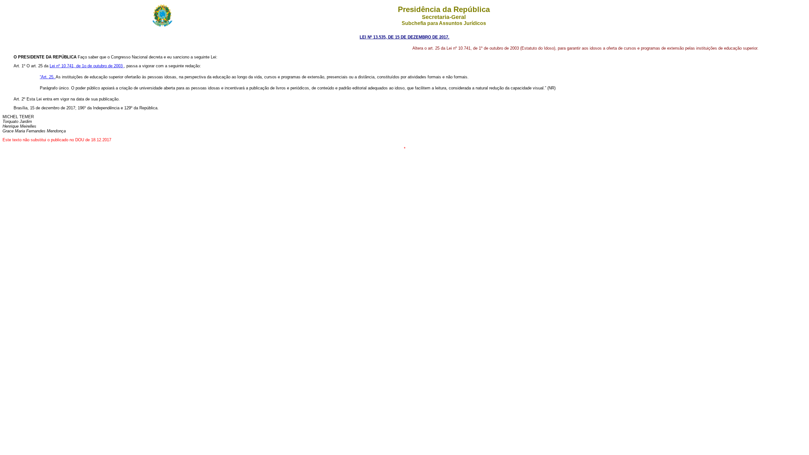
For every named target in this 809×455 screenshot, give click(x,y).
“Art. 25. (48, 77)
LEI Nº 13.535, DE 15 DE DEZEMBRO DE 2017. (404, 37)
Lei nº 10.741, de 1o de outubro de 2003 (87, 66)
